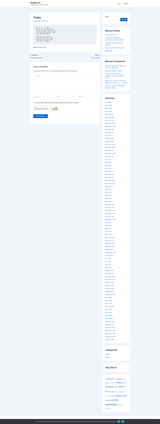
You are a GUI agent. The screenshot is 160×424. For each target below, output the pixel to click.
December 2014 (110, 144)
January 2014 (109, 177)
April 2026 (108, 111)
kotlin (106, 396)
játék (113, 391)
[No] (158, 421)
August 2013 (109, 186)
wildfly (106, 408)
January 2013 (109, 207)
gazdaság (109, 387)
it (106, 391)
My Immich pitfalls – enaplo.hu (114, 66)
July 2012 (108, 222)
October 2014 (109, 150)
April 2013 (108, 198)
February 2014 (109, 174)
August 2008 (109, 291)
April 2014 (108, 168)
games (125, 382)
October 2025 (109, 129)
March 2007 (109, 303)
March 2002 (109, 318)
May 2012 (108, 228)
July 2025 (108, 135)
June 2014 (108, 162)
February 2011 (109, 270)
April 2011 (108, 267)
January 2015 (109, 141)
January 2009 (109, 285)
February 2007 (109, 306)
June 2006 (108, 309)
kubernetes (111, 396)
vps (123, 405)
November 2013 (110, 183)
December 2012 (110, 210)
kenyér (121, 391)
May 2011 (108, 264)
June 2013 (108, 192)
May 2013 (108, 195)
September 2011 (110, 252)
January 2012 (109, 240)
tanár (119, 405)
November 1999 (110, 336)
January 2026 (109, 120)
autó (115, 379)
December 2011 (110, 243)
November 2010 (110, 279)
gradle (115, 387)
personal (108, 400)
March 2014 (109, 171)
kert (124, 391)
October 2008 (109, 288)
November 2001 (110, 330)
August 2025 (109, 132)
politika (115, 400)
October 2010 (109, 282)
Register (126, 3)
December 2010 (110, 276)
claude (124, 379)
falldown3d (112, 382)
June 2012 (108, 225)
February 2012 (109, 237)
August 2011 (109, 255)
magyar (107, 357)
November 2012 (110, 213)
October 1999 (109, 339)
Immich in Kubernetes (112, 68)
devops (107, 382)
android (110, 379)
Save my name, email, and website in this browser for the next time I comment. (57, 102)
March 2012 (109, 234)
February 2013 (109, 204)
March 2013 (109, 201)
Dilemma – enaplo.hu (111, 86)
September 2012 (110, 219)
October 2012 (109, 216)
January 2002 (109, 324)
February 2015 (109, 138)
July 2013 (108, 189)
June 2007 (108, 297)
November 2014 (110, 147)
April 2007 (108, 300)
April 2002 (108, 315)
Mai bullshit (108, 51)
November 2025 (110, 126)
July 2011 (108, 258)
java (109, 392)
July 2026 (108, 102)
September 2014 (110, 153)
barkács (119, 379)
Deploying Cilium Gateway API (114, 48)
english (107, 354)
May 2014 (108, 165)
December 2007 (110, 294)
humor (121, 386)
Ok (119, 421)
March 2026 (109, 114)
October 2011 (109, 249)
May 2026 (108, 108)
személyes (111, 404)
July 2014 (108, 159)
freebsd (119, 382)
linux (125, 396)
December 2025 (110, 123)
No (123, 421)
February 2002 (109, 321)
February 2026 (109, 117)
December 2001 (110, 327)
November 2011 (110, 246)
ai (105, 379)
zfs (110, 408)
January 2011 (109, 273)
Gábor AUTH (109, 81)
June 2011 (108, 261)
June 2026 (108, 105)
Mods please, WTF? (111, 35)
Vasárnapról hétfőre (116, 71)
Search (107, 16)
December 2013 (110, 180)
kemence (117, 391)
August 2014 (109, 156)
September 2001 (110, 333)
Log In (119, 3)
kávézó (118, 395)
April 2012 (108, 231)
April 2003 (108, 312)
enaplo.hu (35, 2)
